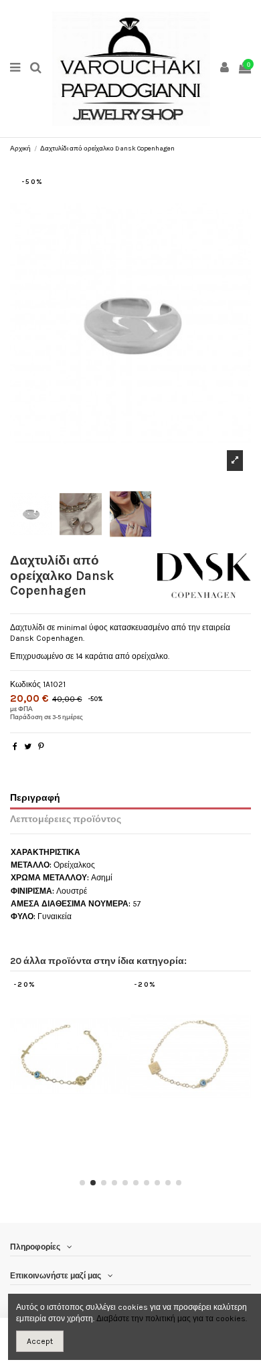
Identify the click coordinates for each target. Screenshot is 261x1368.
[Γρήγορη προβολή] (78, 1130)
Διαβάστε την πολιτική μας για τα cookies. (171, 1318)
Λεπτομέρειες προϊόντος (65, 818)
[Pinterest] (41, 746)
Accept (40, 1341)
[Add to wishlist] (62, 1130)
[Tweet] (27, 746)
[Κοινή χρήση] (15, 746)
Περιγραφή (35, 797)
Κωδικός (25, 684)
